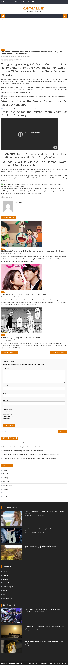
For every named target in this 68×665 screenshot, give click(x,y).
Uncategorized (7, 497)
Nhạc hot (5, 489)
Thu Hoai (17, 56)
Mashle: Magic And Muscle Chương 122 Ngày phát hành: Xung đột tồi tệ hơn (59, 352)
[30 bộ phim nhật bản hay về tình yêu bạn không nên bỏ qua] (34, 277)
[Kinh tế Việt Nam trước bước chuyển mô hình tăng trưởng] (11, 615)
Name (5, 386)
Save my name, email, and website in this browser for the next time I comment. (8, 415)
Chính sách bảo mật (32, 2)
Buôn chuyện (7, 474)
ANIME (3, 49)
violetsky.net (18, 663)
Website (5, 400)
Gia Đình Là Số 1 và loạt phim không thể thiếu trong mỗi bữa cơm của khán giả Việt (32, 251)
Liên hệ (53, 2)
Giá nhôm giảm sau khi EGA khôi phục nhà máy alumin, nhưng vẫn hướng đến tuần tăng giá (31, 454)
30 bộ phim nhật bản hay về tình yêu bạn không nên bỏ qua (23, 294)
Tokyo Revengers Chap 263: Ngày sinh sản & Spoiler (21, 338)
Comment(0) (26, 56)
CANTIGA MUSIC (34, 8)
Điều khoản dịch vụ (44, 2)
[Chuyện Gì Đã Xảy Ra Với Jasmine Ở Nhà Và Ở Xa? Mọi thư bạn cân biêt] (11, 518)
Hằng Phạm (42, 630)
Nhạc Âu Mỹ (6, 481)
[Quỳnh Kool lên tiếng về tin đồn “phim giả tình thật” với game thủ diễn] (11, 535)
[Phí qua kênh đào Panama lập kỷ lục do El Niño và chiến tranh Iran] (11, 631)
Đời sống (5, 478)
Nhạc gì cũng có (8, 485)
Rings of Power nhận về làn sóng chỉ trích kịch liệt (40, 546)
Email (5, 393)
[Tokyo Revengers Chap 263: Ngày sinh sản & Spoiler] (34, 320)
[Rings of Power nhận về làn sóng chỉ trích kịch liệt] (11, 552)
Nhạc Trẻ (5, 493)
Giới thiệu (22, 2)
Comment (7, 368)
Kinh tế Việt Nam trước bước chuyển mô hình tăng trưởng (20, 443)
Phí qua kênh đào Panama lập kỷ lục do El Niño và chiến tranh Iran (23, 447)
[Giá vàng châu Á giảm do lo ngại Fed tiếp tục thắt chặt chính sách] (11, 647)
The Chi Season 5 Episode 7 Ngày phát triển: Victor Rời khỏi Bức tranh (11, 352)
